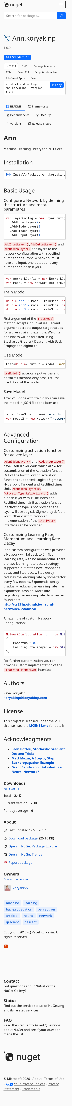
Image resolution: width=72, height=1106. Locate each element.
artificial (12, 916)
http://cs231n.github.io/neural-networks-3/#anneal (29, 606)
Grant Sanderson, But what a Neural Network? (37, 769)
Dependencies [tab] (19, 115)
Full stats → (11, 788)
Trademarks (31, 1089)
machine (12, 903)
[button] (57, 85)
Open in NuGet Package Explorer (33, 846)
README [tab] (15, 106)
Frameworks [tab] (39, 106)
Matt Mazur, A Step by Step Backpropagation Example (33, 760)
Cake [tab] (33, 78)
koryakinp (20, 888)
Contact (11, 981)
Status (10, 1000)
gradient (12, 922)
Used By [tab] (45, 115)
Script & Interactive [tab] (46, 72)
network (45, 916)
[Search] (61, 15)
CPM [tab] (9, 72)
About (37, 1079)
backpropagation (19, 909)
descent (31, 922)
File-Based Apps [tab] (15, 78)
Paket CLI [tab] (23, 72)
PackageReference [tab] (44, 66)
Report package (20, 862)
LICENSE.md (38, 725)
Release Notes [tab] (41, 123)
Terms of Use (54, 1079)
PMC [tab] (24, 66)
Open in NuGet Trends (25, 854)
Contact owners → (16, 879)
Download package (23, 838)
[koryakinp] (7, 888)
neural (29, 916)
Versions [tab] (15, 123)
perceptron (46, 909)
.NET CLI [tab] (11, 66)
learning (31, 903)
